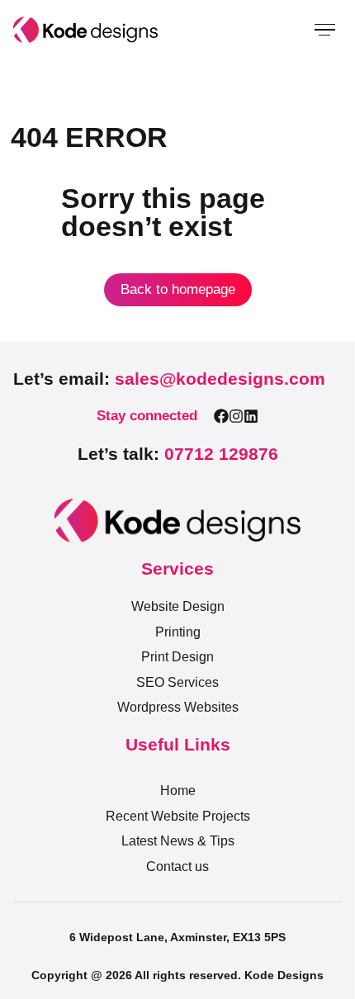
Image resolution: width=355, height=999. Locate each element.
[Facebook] (221, 416)
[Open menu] (324, 29)
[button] (169, 379)
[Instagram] (236, 416)
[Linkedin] (251, 416)
